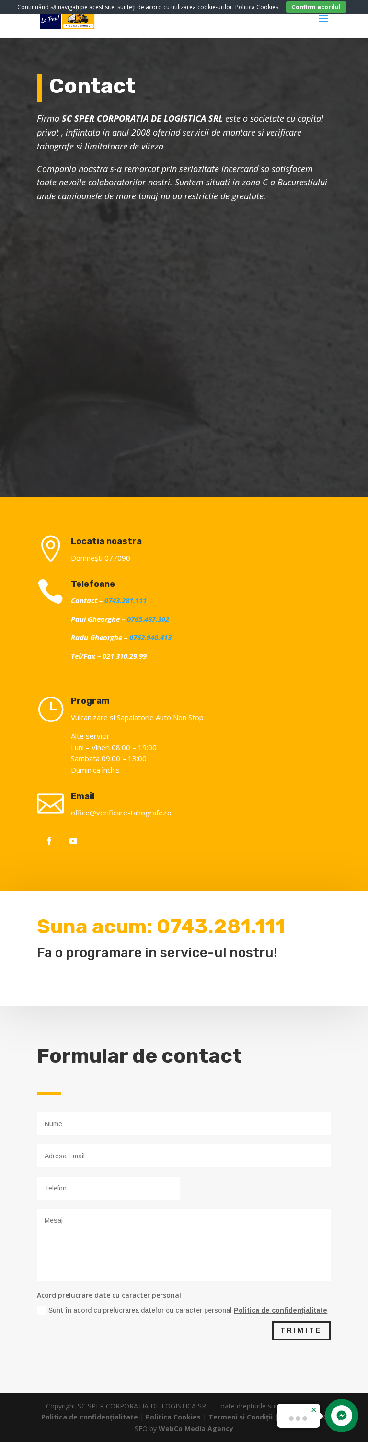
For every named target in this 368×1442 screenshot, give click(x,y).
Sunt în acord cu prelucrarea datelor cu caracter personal (187, 1310)
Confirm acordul (316, 7)
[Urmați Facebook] (49, 840)
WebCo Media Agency (196, 1428)
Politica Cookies (173, 1416)
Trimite (301, 1330)
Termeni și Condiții (240, 1416)
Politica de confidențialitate (280, 1310)
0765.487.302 (148, 619)
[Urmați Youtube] (73, 840)
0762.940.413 (150, 637)
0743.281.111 (125, 600)
